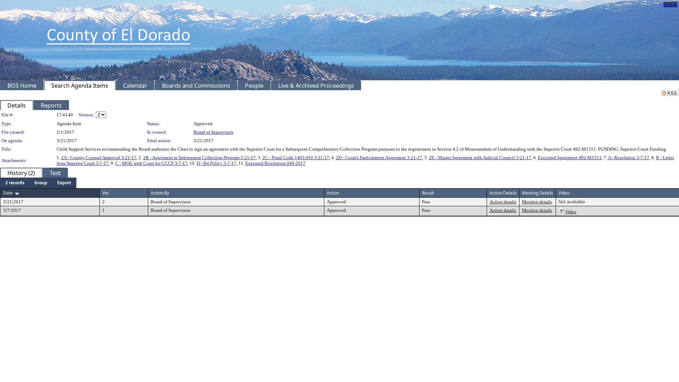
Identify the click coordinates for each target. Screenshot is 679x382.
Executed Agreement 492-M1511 (570, 157)
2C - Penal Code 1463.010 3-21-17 (295, 157)
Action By (160, 193)
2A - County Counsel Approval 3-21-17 (99, 157)
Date (8, 193)
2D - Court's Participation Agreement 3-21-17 (379, 157)
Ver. (105, 193)
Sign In (670, 4)
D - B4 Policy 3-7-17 (216, 163)
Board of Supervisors (213, 132)
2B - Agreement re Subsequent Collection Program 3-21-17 (199, 157)
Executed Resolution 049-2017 (275, 163)
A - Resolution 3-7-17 (628, 157)
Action (333, 193)
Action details (502, 201)
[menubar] (38, 183)
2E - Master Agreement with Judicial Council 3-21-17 (480, 157)
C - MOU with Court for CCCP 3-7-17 (151, 163)
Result (428, 193)
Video (570, 211)
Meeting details (537, 201)
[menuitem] (14, 183)
